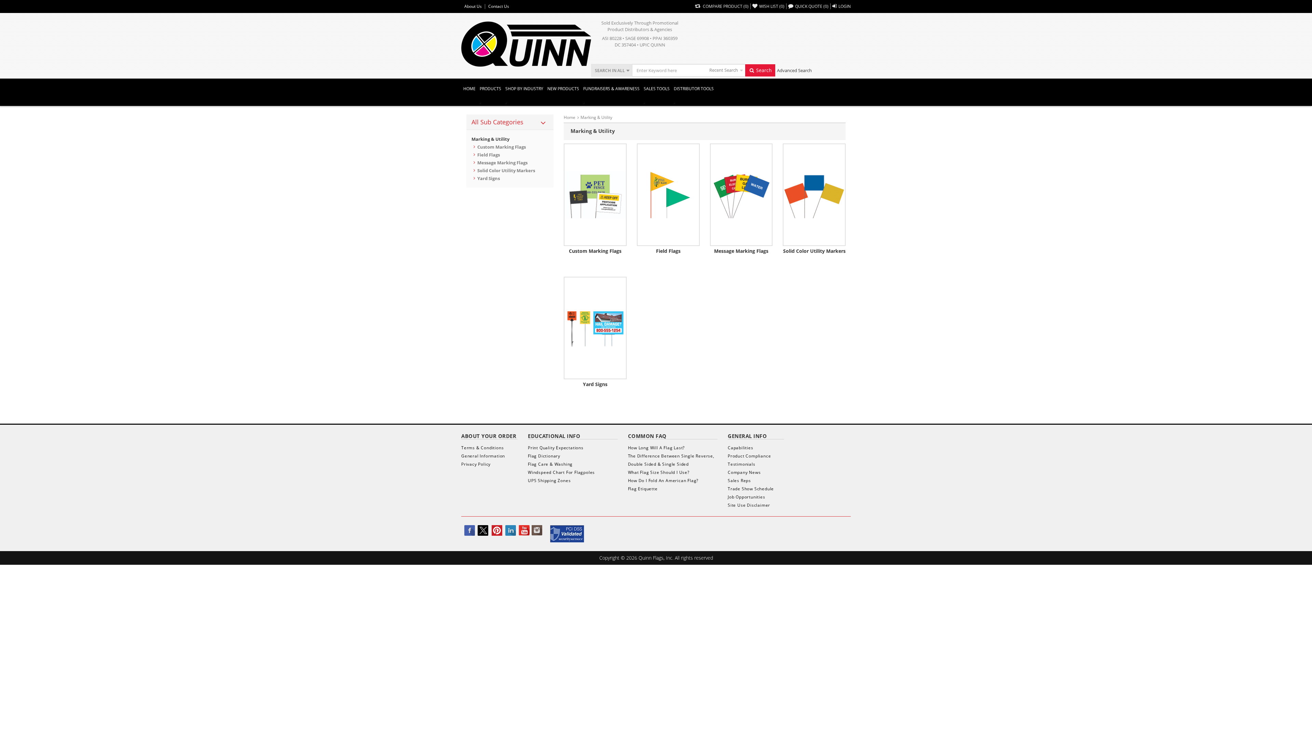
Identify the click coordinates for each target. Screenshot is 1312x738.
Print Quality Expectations (556, 448)
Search (763, 70)
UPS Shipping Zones (549, 480)
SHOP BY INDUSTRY (524, 89)
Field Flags (488, 155)
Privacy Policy (476, 464)
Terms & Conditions (482, 448)
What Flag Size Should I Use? (658, 472)
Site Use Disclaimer (749, 505)
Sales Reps (739, 480)
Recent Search (723, 70)
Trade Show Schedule (751, 489)
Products (490, 89)
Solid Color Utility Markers (506, 170)
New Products (563, 89)
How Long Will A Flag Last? (656, 448)
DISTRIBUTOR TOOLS (694, 89)
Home (469, 89)
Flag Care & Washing (550, 464)
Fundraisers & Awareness (611, 89)
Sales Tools (657, 89)
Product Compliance (749, 456)
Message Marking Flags (502, 163)
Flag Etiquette (643, 489)
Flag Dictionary (544, 456)
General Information (483, 456)
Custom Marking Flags (501, 147)
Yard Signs (488, 178)
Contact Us (498, 6)
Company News (744, 472)
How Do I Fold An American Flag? (663, 480)
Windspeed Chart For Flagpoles (561, 472)
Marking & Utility (490, 139)
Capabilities (740, 448)
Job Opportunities (746, 497)
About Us (473, 6)
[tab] (510, 122)
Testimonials (741, 464)
